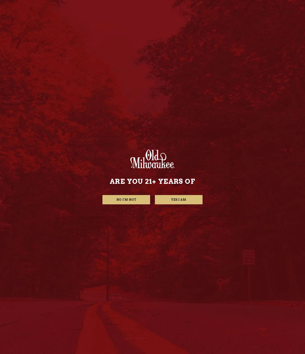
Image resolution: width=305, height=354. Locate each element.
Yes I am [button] (178, 199)
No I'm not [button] (126, 199)
